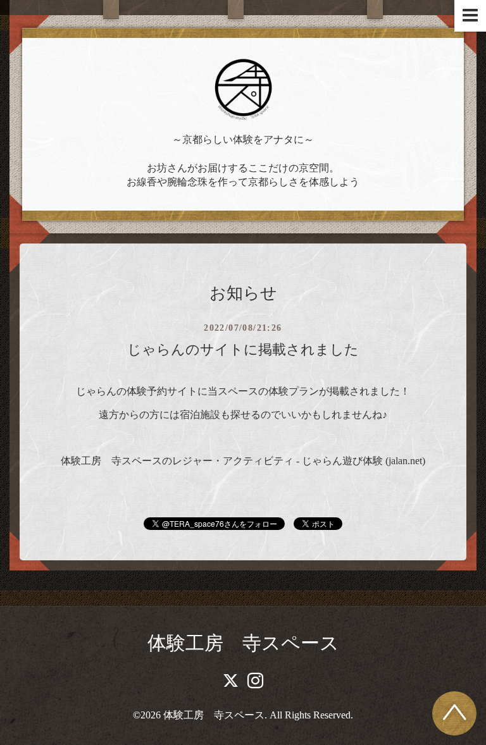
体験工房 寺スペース (243, 642)
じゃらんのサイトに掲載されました (243, 349)
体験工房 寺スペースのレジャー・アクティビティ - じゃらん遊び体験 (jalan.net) (243, 460)
